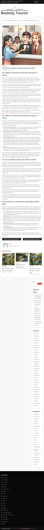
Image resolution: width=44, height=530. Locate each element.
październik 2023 (37, 394)
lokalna (35, 437)
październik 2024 (37, 366)
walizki (35, 464)
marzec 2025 (36, 354)
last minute (36, 435)
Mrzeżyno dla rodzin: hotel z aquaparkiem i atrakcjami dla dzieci (38, 297)
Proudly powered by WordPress (15, 528)
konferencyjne (5, 496)
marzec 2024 (36, 382)
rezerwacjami (36, 457)
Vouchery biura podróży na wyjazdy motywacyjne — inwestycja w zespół (37, 311)
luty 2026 (35, 345)
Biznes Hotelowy (4, 1)
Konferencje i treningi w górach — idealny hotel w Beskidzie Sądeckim (37, 303)
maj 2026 (35, 338)
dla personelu (5, 482)
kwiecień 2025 (36, 352)
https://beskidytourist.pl (16, 246)
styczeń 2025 (36, 359)
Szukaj (40, 284)
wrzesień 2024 (36, 368)
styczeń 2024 (36, 387)
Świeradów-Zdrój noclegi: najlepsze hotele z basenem (37, 317)
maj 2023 (35, 405)
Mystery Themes (32, 528)
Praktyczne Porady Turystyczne (6, 2)
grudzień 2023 (36, 389)
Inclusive (35, 430)
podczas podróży (37, 446)
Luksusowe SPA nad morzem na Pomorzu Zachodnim (38, 323)
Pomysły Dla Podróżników (19, 1)
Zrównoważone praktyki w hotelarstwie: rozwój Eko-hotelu (34, 270)
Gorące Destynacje (10, 1)
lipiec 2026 (36, 333)
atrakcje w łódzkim (5, 113)
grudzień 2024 (36, 361)
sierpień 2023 (36, 398)
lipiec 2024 (36, 373)
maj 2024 (35, 377)
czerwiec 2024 (36, 375)
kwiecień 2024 (36, 380)
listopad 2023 (36, 391)
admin (10, 243)
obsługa (35, 444)
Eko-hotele (4, 66)
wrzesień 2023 (36, 396)
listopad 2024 (36, 363)
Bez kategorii (36, 414)
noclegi (35, 442)
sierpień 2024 (36, 370)
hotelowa (35, 428)
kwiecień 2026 (36, 340)
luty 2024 (35, 384)
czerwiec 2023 (36, 403)
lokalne (4, 503)
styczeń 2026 (36, 347)
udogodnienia (5, 521)
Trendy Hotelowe (15, 2)
